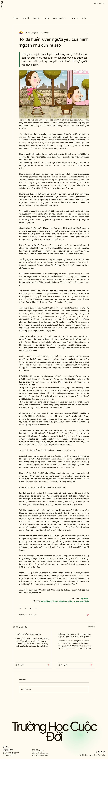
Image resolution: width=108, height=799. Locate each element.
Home (5, 746)
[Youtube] (101, 752)
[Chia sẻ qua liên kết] (36, 608)
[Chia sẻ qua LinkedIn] (31, 608)
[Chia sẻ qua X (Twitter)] (25, 608)
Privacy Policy (7, 755)
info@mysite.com (38, 751)
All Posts (15, 18)
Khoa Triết (26, 18)
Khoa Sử (36, 18)
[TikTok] (104, 752)
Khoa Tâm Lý (74, 18)
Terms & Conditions (9, 754)
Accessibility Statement (11, 752)
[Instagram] (96, 752)
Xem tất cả (91, 627)
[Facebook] (99, 752)
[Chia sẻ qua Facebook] (20, 608)
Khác (84, 18)
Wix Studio (101, 755)
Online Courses (8, 749)
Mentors (6, 748)
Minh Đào (2, 5)
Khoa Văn (46, 18)
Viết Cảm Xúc (7, 751)
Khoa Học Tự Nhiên (59, 18)
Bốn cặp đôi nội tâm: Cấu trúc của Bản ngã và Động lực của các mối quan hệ (74, 635)
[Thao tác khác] (87, 32)
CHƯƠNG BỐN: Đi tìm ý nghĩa (28, 634)
